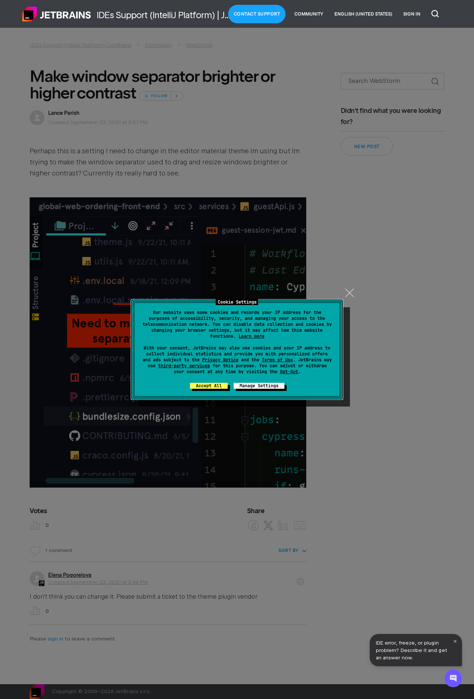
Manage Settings (259, 386)
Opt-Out (289, 372)
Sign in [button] (411, 14)
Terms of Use (277, 360)
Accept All (209, 386)
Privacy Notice (220, 360)
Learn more (251, 336)
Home (56, 14)
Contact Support (257, 14)
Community (308, 14)
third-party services (184, 366)
